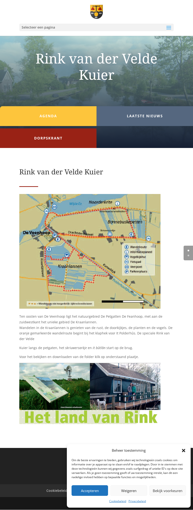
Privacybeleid (137, 501)
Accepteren (90, 490)
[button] (183, 450)
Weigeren (129, 490)
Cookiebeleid (117, 501)
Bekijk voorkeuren (167, 490)
